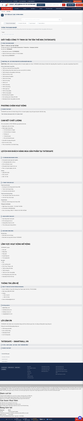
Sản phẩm (29, 366)
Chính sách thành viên (60, 366)
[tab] (10, 23)
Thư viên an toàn (30, 377)
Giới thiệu (29, 371)
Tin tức (28, 369)
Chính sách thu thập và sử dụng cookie (69, 387)
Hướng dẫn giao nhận (45, 369)
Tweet (3, 32)
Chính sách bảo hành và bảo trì (61, 369)
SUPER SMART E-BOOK (31, 368)
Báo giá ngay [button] (78, 1)
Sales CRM (71, 4)
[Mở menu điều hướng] (2, 4)
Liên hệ (28, 374)
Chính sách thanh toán (60, 368)
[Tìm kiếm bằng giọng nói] (61, 5)
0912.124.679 (66, 1)
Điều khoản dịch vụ (45, 371)
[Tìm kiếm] (63, 5)
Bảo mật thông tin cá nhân (60, 374)
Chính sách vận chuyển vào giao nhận (61, 372)
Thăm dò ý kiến (30, 376)
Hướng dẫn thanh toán (46, 368)
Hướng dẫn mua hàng (45, 366)
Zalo (71, 1)
